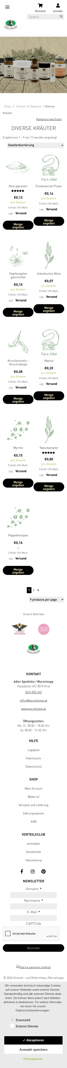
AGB (33, 821)
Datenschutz (33, 766)
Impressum (33, 758)
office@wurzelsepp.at (33, 700)
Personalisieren (32, 1058)
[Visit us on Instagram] (32, 872)
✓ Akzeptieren (33, 1040)
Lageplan (34, 750)
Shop (7, 106)
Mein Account (33, 788)
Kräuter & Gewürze (28, 106)
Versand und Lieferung (33, 805)
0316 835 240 (33, 692)
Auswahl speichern (33, 1049)
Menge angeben (18, 225)
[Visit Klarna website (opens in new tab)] (33, 967)
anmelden (33, 843)
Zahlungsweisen (33, 813)
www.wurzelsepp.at (33, 709)
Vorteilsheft (33, 852)
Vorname (34, 889)
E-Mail (33, 912)
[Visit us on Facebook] (22, 872)
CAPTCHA (33, 923)
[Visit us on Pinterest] (43, 872)
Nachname (33, 900)
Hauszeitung (33, 860)
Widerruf (33, 797)
